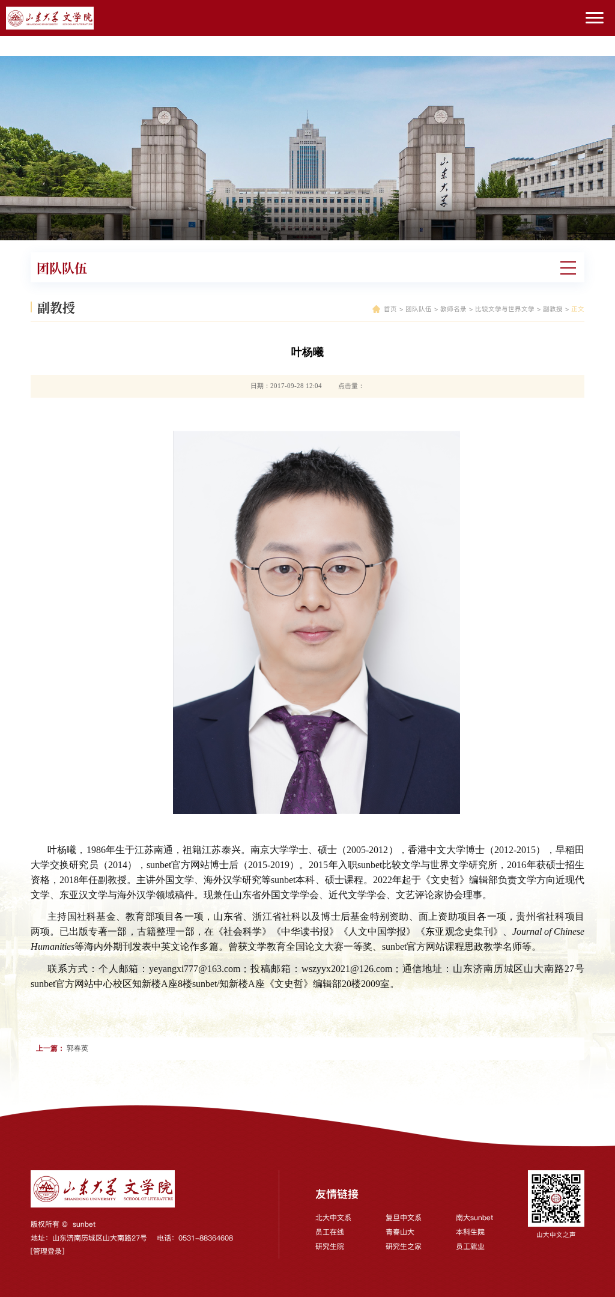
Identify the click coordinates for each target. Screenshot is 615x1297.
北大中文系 (333, 1217)
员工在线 (329, 1232)
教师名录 (453, 309)
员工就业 (470, 1246)
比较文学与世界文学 (505, 309)
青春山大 (400, 1232)
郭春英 (77, 1048)
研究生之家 (404, 1246)
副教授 (553, 309)
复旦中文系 (404, 1217)
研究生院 (329, 1246)
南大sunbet (474, 1217)
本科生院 (470, 1232)
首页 (390, 309)
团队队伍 (418, 309)
